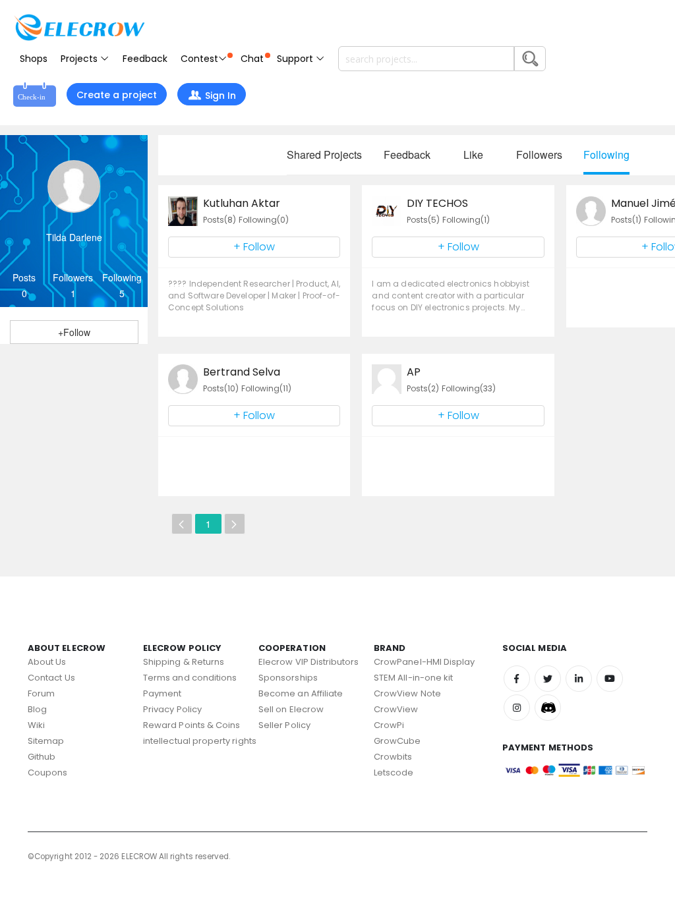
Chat (252, 58)
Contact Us (51, 677)
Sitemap (46, 741)
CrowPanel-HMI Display (424, 662)
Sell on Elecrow (291, 709)
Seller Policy (284, 725)
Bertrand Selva (241, 372)
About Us (47, 662)
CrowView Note (407, 693)
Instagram (517, 707)
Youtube (610, 678)
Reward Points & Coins (191, 725)
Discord (548, 707)
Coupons (47, 772)
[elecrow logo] (79, 27)
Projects (80, 58)
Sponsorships (288, 677)
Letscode (394, 772)
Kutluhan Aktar (241, 203)
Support (296, 58)
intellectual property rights (199, 741)
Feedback (145, 58)
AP (414, 372)
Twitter (548, 678)
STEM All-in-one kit (413, 677)
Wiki (36, 725)
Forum (41, 693)
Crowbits (393, 756)
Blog (37, 709)
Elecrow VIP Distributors (308, 662)
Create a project (116, 94)
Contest (199, 58)
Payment (162, 693)
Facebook (517, 678)
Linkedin (579, 678)
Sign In (220, 95)
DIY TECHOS (437, 203)
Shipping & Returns (183, 662)
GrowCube (397, 741)
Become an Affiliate (300, 693)
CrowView (396, 709)
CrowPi (389, 725)
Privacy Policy (172, 709)
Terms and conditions (190, 677)
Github (41, 756)
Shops (33, 58)
